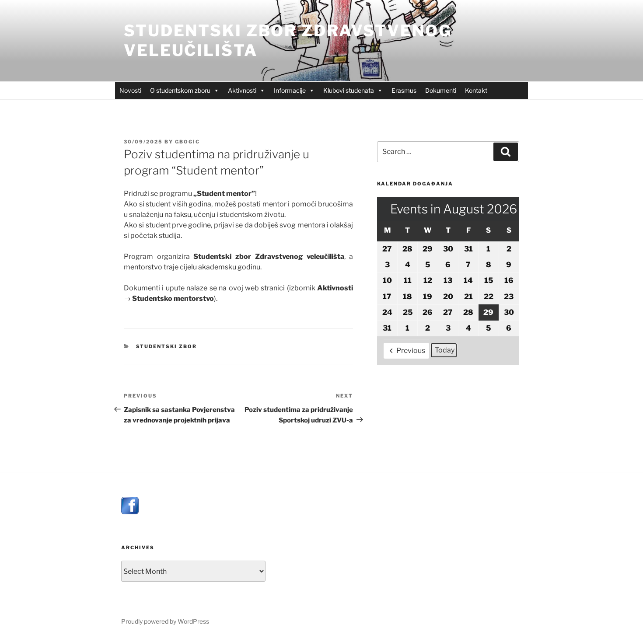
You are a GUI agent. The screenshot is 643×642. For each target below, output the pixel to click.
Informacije (290, 90)
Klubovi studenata (348, 90)
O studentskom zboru (180, 90)
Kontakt (476, 90)
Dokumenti (440, 90)
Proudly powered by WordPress (165, 621)
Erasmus (403, 90)
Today (444, 350)
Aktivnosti (242, 90)
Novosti (130, 90)
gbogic (187, 142)
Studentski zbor (166, 346)
